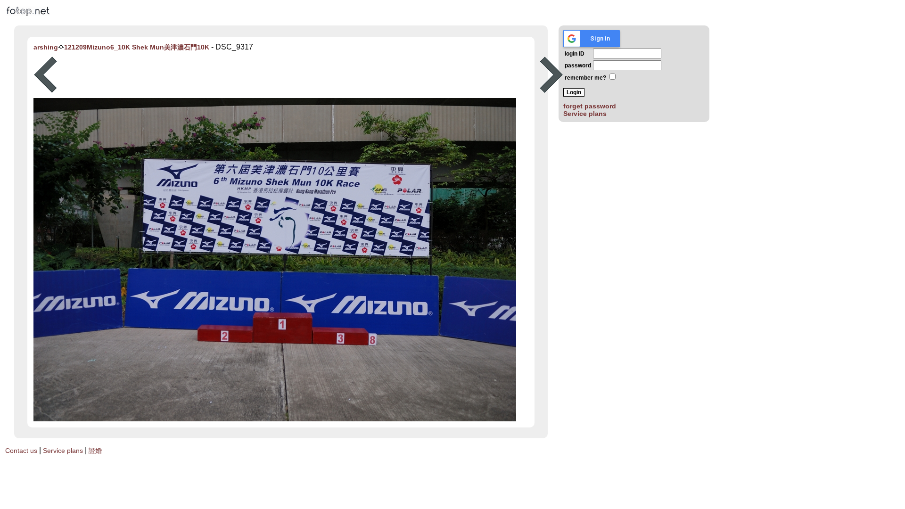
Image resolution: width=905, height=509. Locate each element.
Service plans (585, 113)
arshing (45, 47)
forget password (589, 106)
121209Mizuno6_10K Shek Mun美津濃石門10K (136, 47)
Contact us (21, 450)
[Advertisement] (298, 75)
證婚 (95, 450)
